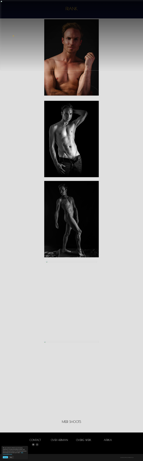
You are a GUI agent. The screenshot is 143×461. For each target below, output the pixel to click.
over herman (59, 439)
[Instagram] (37, 444)
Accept (5, 457)
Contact (35, 439)
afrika (108, 439)
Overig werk (83, 439)
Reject (11, 457)
